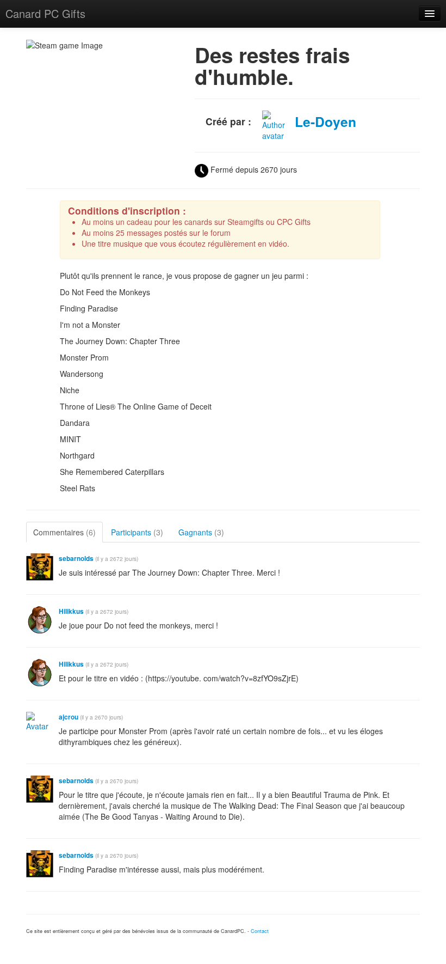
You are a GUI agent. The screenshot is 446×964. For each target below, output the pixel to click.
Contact (260, 931)
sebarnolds (76, 558)
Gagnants (201, 532)
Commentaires (64, 532)
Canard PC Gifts (45, 13)
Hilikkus (71, 611)
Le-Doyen (325, 121)
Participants (137, 532)
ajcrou (68, 717)
